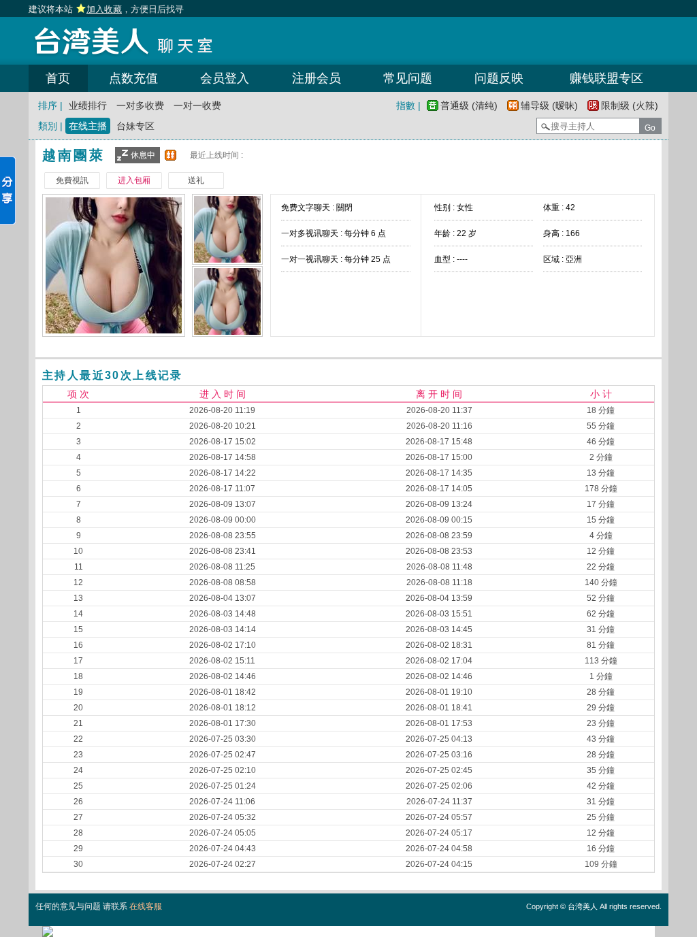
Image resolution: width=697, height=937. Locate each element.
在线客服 (145, 906)
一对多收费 (140, 105)
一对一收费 (197, 105)
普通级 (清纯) (469, 105)
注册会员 (316, 78)
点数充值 (133, 78)
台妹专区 (135, 125)
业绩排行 (88, 105)
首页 (58, 78)
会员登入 (224, 78)
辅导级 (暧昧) (549, 105)
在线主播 (88, 125)
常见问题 (407, 78)
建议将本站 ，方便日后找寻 (106, 9)
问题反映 (498, 78)
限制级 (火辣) (629, 105)
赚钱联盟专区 (606, 78)
